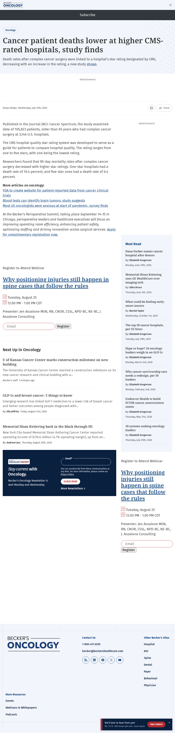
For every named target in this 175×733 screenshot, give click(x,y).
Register (63, 326)
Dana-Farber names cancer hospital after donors (144, 253)
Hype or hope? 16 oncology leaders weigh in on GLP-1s (144, 350)
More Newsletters (72, 488)
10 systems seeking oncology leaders (145, 428)
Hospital (149, 644)
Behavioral (150, 678)
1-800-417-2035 (91, 644)
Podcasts (11, 714)
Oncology (10, 30)
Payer (147, 671)
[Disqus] (59, 552)
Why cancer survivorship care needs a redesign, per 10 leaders (146, 375)
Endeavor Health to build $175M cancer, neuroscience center (144, 403)
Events (10, 700)
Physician (150, 685)
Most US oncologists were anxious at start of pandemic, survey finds (55, 206)
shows (91, 64)
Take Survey (156, 724)
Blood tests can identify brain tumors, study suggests (44, 200)
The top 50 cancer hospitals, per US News (144, 327)
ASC (146, 651)
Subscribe (87, 15)
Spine (147, 657)
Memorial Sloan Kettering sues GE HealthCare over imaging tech (143, 278)
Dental (148, 664)
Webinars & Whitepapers (21, 707)
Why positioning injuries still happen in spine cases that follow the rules (56, 282)
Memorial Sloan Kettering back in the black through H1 (48, 426)
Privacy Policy (67, 474)
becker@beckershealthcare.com (102, 651)
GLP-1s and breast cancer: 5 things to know (37, 395)
